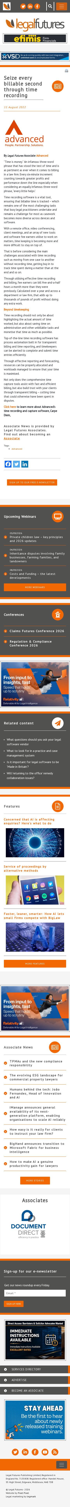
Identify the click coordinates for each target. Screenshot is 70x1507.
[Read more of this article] (35, 842)
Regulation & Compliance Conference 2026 (31, 643)
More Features (35, 963)
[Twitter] (16, 464)
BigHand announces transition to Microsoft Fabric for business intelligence (37, 1148)
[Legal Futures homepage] (35, 24)
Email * (11, 1293)
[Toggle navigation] (61, 6)
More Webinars (35, 587)
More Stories (35, 1180)
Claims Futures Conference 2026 (37, 631)
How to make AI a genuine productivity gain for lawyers (34, 1164)
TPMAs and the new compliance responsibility (36, 1063)
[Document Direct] (33, 1226)
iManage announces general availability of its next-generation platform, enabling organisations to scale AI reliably (38, 1113)
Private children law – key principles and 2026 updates (36, 539)
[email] (35, 1293)
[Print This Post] (66, 70)
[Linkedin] (25, 464)
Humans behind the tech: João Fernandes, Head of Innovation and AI (35, 1093)
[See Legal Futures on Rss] (55, 1452)
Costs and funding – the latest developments (33, 576)
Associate (12, 438)
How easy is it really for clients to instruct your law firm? (36, 1131)
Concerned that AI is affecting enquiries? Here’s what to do (29, 821)
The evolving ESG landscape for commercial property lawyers (36, 1077)
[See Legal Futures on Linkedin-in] (30, 6)
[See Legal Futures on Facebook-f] (37, 6)
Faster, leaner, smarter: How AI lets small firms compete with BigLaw (34, 916)
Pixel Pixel (23, 1492)
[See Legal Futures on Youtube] (45, 1452)
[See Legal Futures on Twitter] (23, 6)
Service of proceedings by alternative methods (25, 868)
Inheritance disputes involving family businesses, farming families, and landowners (37, 557)
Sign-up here (13, 1303)
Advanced (42, 155)
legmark (31, 1496)
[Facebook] (8, 464)
